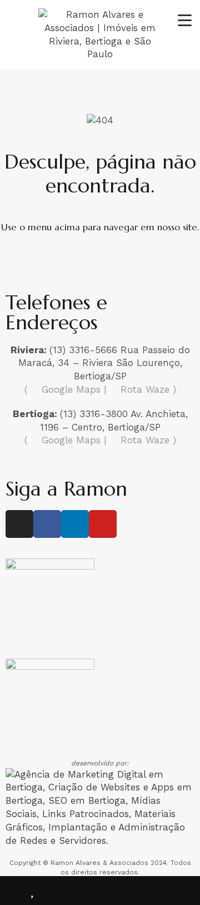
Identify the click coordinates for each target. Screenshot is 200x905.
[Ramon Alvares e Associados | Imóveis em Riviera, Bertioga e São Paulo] (100, 54)
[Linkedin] (75, 524)
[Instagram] (19, 524)
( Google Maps (62, 389)
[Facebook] (47, 524)
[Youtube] (103, 524)
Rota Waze (145, 389)
